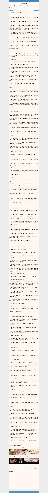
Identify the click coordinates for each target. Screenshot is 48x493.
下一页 (34, 5)
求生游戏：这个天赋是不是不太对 (33, 467)
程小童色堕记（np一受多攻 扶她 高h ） (25, 468)
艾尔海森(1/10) (24, 1)
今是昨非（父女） (22, 467)
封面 (27, 5)
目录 (20, 5)
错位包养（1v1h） (13, 468)
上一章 (14, 5)
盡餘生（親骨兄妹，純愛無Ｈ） (33, 468)
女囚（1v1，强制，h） (13, 467)
